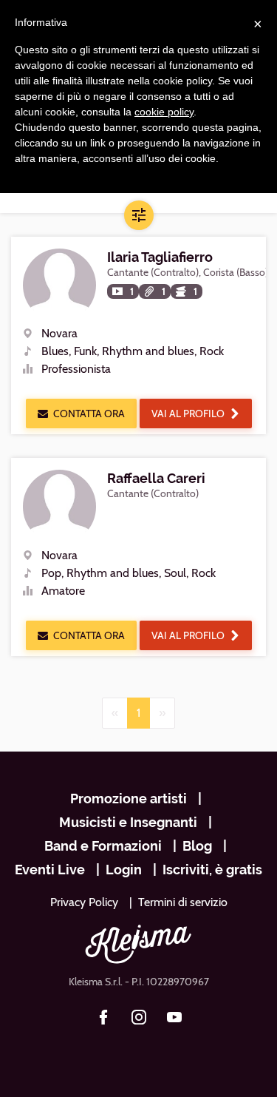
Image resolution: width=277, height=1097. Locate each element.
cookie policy (164, 112)
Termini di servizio (183, 902)
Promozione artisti (128, 798)
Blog (197, 846)
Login (124, 869)
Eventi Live (50, 869)
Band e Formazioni (103, 846)
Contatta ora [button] (89, 413)
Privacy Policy (84, 902)
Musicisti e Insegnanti (128, 822)
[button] (139, 215)
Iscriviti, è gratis (212, 869)
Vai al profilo (188, 413)
